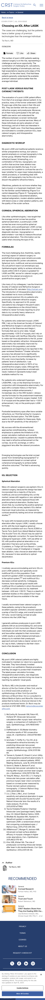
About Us (22, 946)
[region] (22, 984)
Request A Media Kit (22, 953)
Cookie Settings (22, 988)
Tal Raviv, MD (15, 867)
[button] (7, 862)
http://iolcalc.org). (35, 289)
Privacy (22, 926)
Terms (23, 933)
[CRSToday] (16, 5)
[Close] (41, 974)
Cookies (22, 940)
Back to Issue (7, 17)
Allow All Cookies (22, 994)
